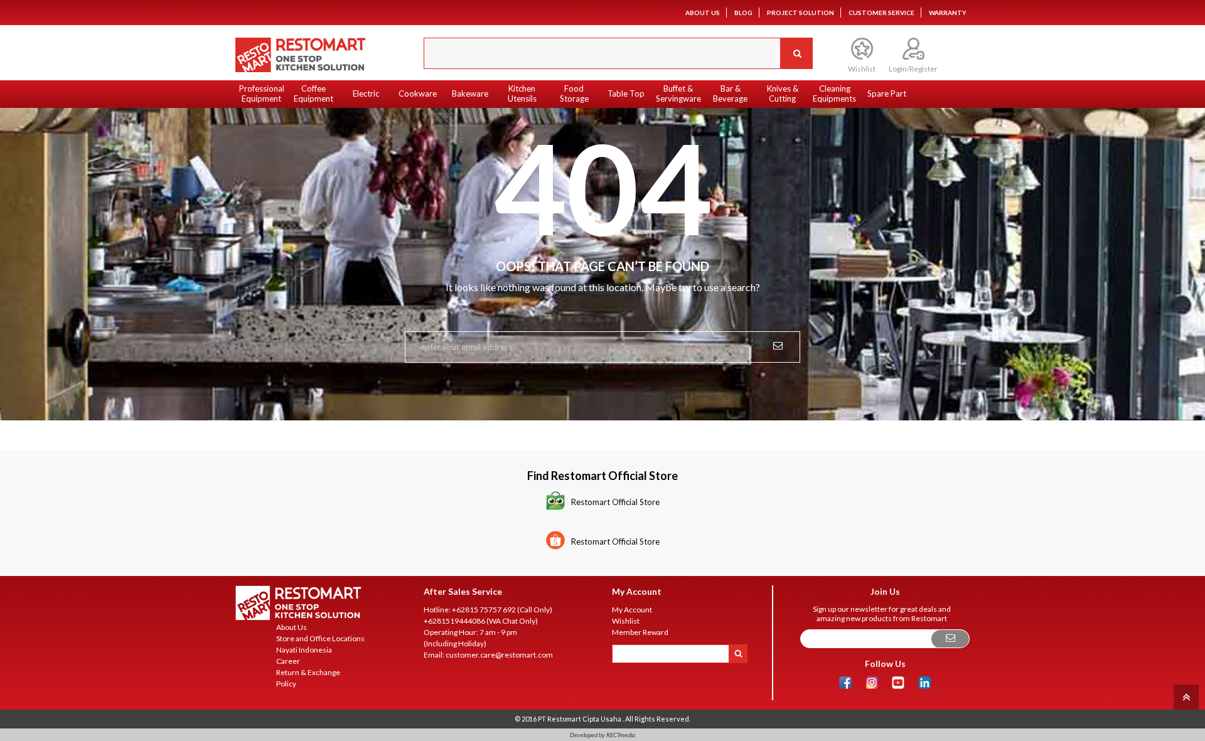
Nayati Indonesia (304, 649)
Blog (743, 12)
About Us (702, 12)
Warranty (948, 12)
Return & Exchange (308, 672)
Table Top (626, 93)
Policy (286, 683)
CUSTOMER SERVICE (881, 12)
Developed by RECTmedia (602, 734)
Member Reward (640, 632)
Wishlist (626, 621)
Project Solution (800, 12)
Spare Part (886, 93)
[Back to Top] (1184, 696)
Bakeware (470, 93)
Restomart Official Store (615, 502)
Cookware (418, 93)
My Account (632, 609)
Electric (366, 93)
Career (288, 661)
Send (778, 344)
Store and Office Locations (320, 638)
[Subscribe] (950, 639)
